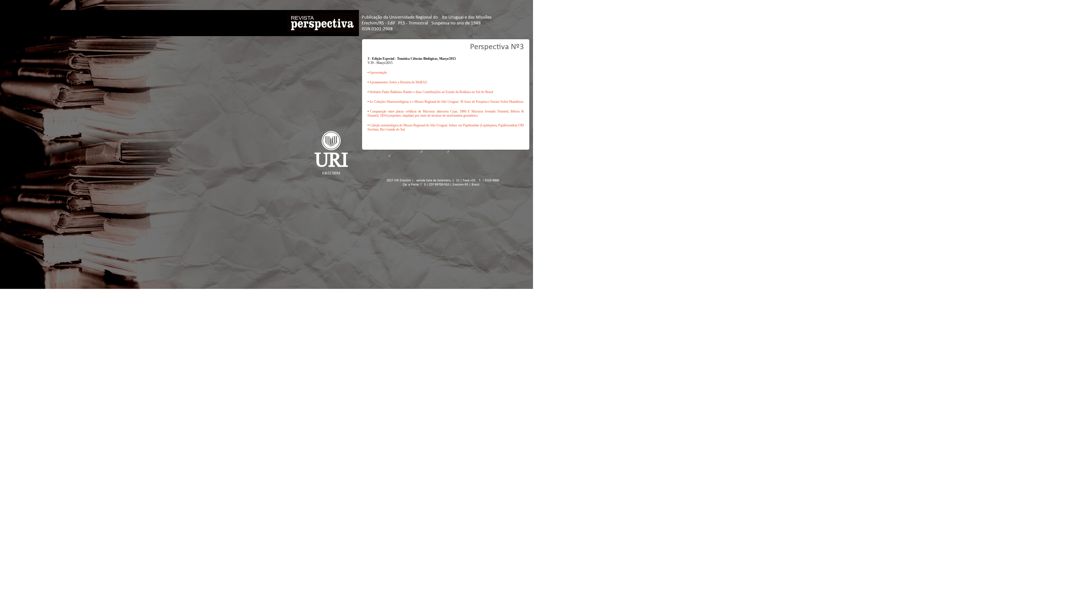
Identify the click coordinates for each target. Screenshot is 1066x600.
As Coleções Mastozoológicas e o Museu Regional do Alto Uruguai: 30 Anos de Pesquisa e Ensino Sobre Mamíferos (446, 102)
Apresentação (378, 72)
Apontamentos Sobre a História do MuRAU (398, 82)
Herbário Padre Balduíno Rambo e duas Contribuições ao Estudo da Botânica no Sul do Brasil (431, 92)
